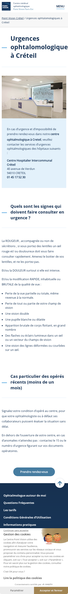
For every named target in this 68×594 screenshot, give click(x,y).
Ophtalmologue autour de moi (24, 495)
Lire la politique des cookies (22, 578)
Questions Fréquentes (18, 503)
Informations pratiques (19, 525)
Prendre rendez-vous (34, 472)
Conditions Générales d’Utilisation (27, 517)
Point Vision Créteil (13, 18)
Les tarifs (9, 510)
